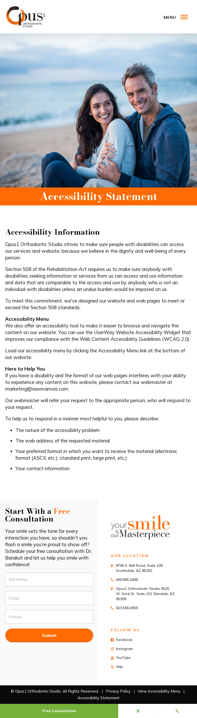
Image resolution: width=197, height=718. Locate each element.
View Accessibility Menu (159, 691)
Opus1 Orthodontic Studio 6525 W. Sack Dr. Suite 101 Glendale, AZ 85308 (145, 593)
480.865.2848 (127, 579)
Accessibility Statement (98, 697)
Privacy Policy (118, 691)
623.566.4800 (127, 608)
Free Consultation (59, 710)
